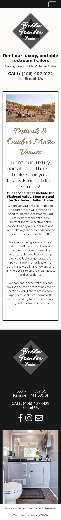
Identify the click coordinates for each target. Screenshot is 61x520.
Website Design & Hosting (25, 515)
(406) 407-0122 (37, 73)
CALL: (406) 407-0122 (30, 403)
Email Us (33, 78)
